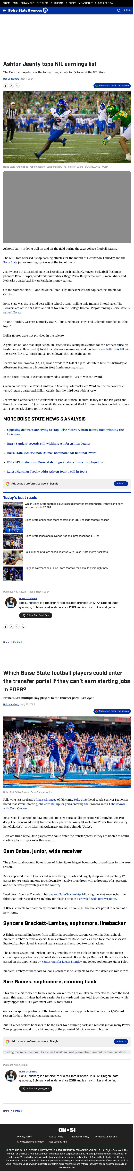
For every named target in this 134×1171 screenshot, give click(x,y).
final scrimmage (45, 799)
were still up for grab (57, 804)
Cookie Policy (56, 1137)
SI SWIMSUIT (27, 3)
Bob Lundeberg (11, 79)
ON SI (15, 3)
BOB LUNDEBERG (28, 598)
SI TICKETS (43, 3)
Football (17, 642)
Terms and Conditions (105, 1137)
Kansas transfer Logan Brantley (62, 961)
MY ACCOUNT (86, 3)
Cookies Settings (58, 1142)
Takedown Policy (80, 1137)
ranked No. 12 (12, 312)
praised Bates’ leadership (65, 894)
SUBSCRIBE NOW (104, 3)
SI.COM (6, 3)
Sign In (127, 10)
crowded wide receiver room (97, 898)
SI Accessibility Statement (30, 1142)
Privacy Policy (24, 1137)
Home (6, 642)
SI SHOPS (71, 3)
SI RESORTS (57, 3)
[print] (23, 626)
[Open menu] (5, 10)
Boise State (10, 262)
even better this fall (112, 349)
